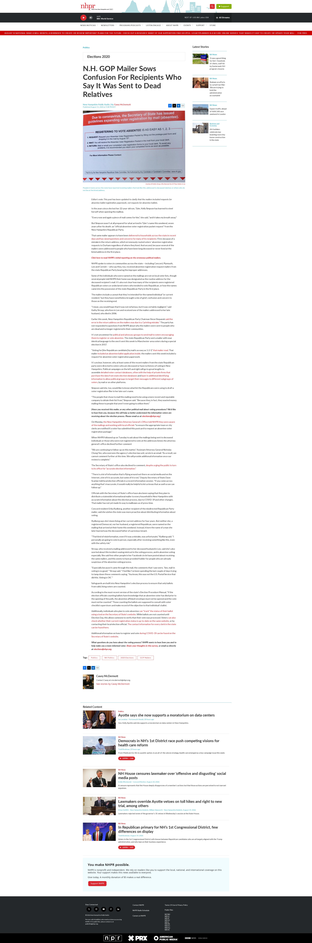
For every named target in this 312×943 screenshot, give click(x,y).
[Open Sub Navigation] (98, 25)
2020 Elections (127, 658)
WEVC (167, 916)
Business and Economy (214, 124)
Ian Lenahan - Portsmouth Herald (130, 719)
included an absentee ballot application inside (119, 353)
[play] (83, 17)
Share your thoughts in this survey (142, 645)
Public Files (169, 910)
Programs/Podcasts (130, 25)
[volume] (91, 17)
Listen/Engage (153, 25)
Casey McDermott (122, 104)
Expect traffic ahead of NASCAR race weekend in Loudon (218, 111)
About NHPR (172, 25)
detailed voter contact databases (116, 372)
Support (225, 6)
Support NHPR (97, 883)
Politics (86, 47)
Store (213, 25)
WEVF (167, 918)
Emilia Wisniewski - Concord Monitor (132, 782)
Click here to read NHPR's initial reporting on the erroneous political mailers (125, 257)
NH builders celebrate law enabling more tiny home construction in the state (217, 134)
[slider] (94, 17)
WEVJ (167, 922)
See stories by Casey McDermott (113, 683)
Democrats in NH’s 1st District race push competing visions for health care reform (168, 742)
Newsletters (107, 25)
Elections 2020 (98, 56)
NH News (213, 54)
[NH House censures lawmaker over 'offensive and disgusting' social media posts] (99, 778)
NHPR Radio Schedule (141, 910)
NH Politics (109, 658)
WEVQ (167, 928)
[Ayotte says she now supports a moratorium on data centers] (99, 720)
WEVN (167, 924)
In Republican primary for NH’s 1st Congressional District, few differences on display (168, 829)
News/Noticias (88, 25)
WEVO (167, 926)
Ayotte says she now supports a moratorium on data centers (166, 715)
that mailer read (160, 350)
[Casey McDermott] (88, 682)
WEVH (167, 920)
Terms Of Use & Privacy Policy (176, 905)
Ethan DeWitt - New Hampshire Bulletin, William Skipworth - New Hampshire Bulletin (150, 810)
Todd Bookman (124, 749)
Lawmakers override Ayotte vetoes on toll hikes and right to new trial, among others (170, 803)
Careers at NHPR (139, 916)
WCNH (167, 914)
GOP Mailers (145, 658)
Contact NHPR (138, 905)
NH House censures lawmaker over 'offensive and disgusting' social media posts (172, 775)
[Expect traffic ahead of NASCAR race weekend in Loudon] (200, 109)
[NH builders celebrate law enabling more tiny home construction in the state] (200, 128)
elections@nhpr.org (151, 416)
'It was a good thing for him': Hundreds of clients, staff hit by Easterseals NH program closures (218, 63)
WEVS (167, 930)
